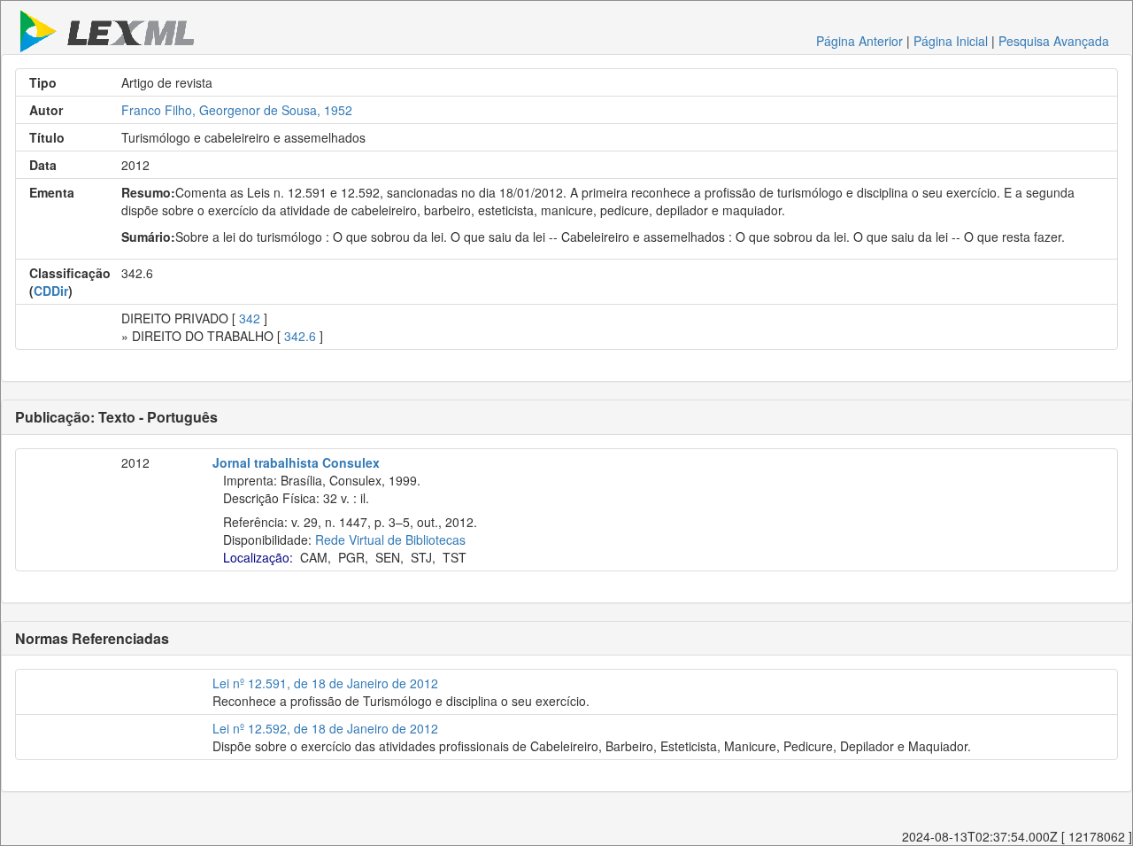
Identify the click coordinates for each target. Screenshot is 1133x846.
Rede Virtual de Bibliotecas (390, 539)
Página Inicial (950, 41)
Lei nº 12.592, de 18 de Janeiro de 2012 (325, 728)
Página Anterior (859, 41)
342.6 (300, 336)
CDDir (51, 290)
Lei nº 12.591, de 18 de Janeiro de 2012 (325, 683)
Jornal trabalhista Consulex (296, 462)
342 (249, 318)
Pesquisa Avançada (1053, 41)
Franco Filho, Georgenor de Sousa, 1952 (236, 110)
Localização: (258, 557)
